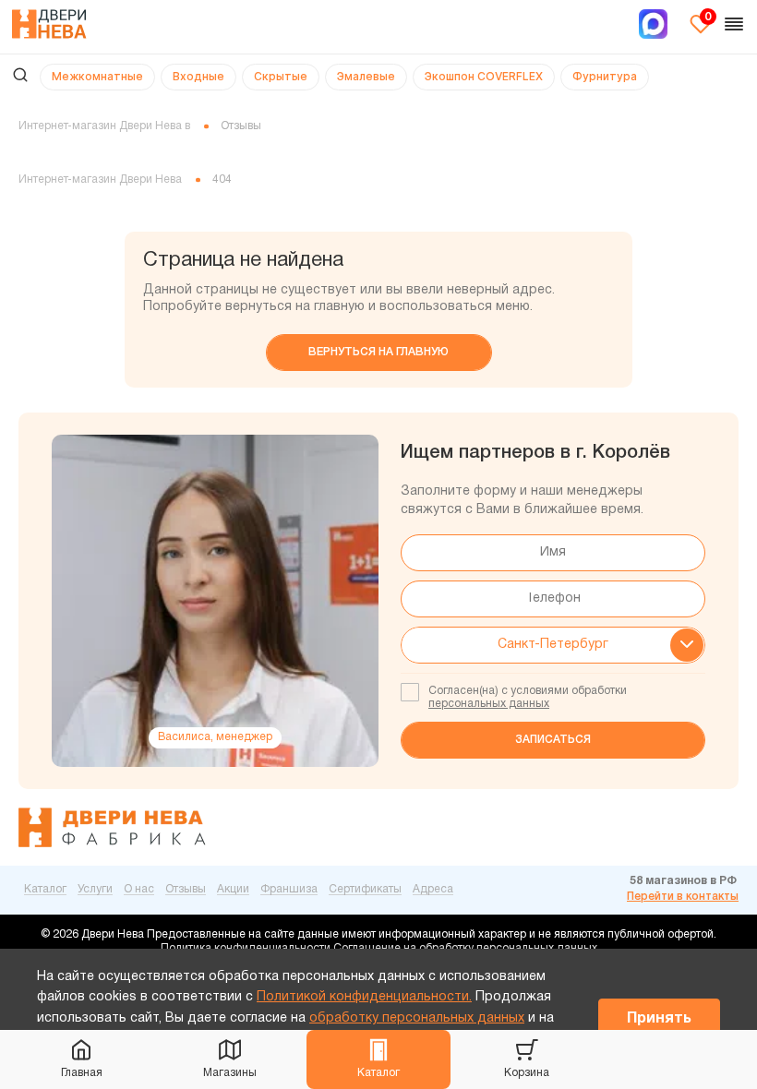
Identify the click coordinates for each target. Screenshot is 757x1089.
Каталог (378, 1073)
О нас (139, 889)
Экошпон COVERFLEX (484, 76)
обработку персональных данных (416, 1018)
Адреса (433, 889)
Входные (198, 76)
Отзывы (185, 889)
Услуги (95, 889)
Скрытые (280, 76)
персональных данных (488, 704)
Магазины (230, 1073)
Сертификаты (365, 889)
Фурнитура (604, 76)
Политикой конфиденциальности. (364, 997)
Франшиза (289, 889)
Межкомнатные (97, 76)
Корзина (526, 1073)
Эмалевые (366, 76)
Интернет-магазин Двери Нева (100, 179)
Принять (659, 1018)
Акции (233, 889)
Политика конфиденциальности (245, 948)
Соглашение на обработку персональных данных (465, 948)
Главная (81, 1073)
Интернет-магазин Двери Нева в (104, 126)
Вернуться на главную (378, 352)
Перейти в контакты (683, 897)
